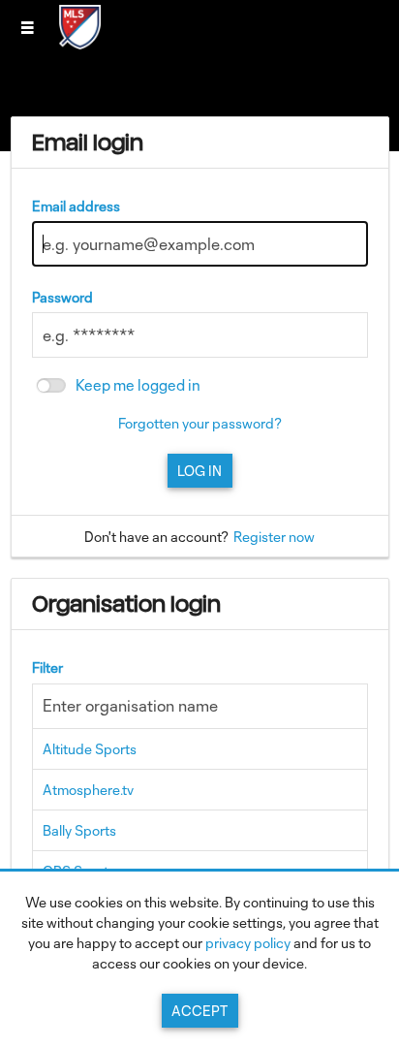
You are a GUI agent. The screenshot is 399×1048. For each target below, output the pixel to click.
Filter (47, 667)
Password (62, 297)
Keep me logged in (138, 385)
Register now (274, 536)
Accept (199, 1010)
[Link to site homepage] (80, 43)
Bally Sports (79, 830)
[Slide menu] (27, 27)
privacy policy (248, 943)
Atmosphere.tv (88, 789)
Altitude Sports (90, 749)
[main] (200, 548)
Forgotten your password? (200, 423)
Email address (76, 206)
